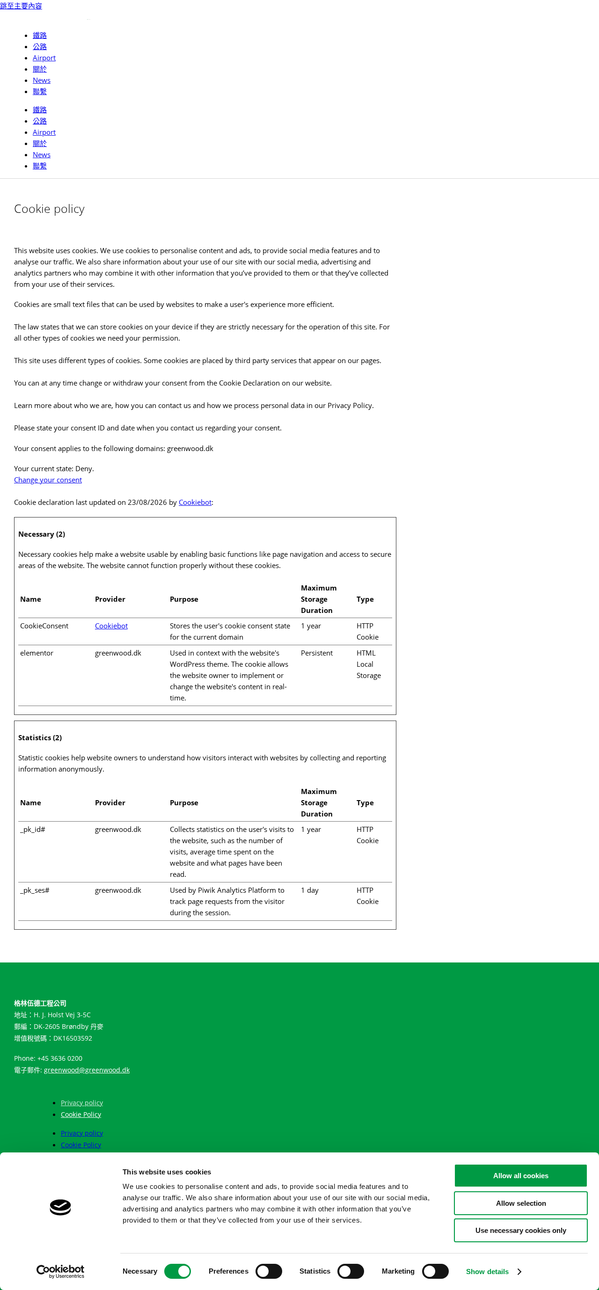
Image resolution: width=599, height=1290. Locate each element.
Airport (44, 57)
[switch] (269, 1271)
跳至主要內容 (21, 5)
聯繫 (40, 91)
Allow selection (521, 1203)
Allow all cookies (520, 1176)
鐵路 (40, 35)
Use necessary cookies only (520, 1230)
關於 (40, 68)
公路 (40, 46)
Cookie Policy (81, 1114)
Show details (487, 1271)
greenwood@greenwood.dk (87, 1069)
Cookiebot (195, 502)
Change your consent (48, 479)
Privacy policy (82, 1102)
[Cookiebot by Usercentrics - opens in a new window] (61, 1272)
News (42, 80)
